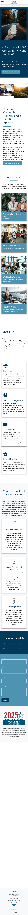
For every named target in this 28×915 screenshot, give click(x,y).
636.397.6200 (15, 894)
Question (4, 687)
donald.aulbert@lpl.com (14, 902)
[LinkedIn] (15, 905)
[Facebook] (13, 905)
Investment (14, 914)
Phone (3, 677)
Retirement (14, 912)
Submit (5, 700)
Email (3, 668)
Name (3, 658)
